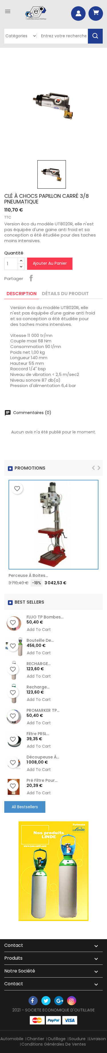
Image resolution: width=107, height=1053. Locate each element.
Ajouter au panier (50, 263)
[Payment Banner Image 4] (69, 1020)
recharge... (38, 687)
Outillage (57, 1039)
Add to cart (91, 577)
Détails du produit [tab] (65, 293)
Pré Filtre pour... (42, 780)
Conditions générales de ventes (53, 1044)
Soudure (77, 1039)
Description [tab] (22, 293)
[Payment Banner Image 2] (53, 1020)
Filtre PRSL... (38, 734)
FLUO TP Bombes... (45, 617)
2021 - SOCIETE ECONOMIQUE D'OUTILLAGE (53, 1010)
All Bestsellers (25, 807)
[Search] (95, 36)
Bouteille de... (40, 640)
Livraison (97, 1039)
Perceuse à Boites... (28, 575)
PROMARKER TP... (43, 710)
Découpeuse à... (43, 757)
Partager (31, 278)
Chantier (35, 1039)
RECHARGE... (39, 664)
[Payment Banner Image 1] (37, 1020)
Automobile (11, 1039)
